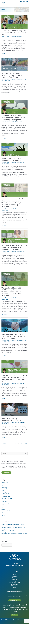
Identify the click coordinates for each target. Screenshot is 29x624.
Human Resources (5, 496)
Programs (14, 576)
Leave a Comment (5, 36)
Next (26, 443)
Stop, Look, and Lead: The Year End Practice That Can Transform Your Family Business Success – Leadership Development (14, 203)
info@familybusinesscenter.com (14, 565)
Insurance (3, 499)
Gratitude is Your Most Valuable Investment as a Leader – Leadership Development (14, 247)
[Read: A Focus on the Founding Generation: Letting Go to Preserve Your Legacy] (14, 64)
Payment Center (14, 584)
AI (1, 484)
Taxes (2, 512)
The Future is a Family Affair (7, 530)
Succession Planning (21, 79)
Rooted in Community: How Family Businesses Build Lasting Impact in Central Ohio (13, 528)
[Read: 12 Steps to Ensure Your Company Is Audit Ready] (14, 409)
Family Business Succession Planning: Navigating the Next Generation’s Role (13, 336)
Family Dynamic (5, 492)
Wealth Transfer (5, 514)
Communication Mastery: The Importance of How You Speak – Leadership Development (13, 118)
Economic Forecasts (5, 488)
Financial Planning (17, 422)
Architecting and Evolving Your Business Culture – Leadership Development (13, 32)
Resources (14, 577)
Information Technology (6, 498)
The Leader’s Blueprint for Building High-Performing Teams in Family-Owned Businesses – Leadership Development (11, 292)
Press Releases (4, 506)
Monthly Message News (6, 503)
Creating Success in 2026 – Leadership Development (11, 159)
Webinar (3, 515)
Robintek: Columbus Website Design (13, 621)
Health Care (4, 495)
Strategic (3, 509)
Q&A (2, 507)
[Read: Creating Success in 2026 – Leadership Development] (14, 149)
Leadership (16, 36)
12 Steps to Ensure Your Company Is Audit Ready (11, 419)
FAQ (14, 581)
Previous (3, 443)
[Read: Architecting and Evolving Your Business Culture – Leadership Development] (14, 21)
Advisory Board (4, 482)
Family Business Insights (14, 582)
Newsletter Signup (14, 600)
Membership (14, 579)
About (14, 574)
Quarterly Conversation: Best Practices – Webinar (12, 532)
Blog (12, 36)
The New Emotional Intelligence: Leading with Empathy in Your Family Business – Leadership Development (14, 378)
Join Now (14, 614)
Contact (14, 587)
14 (21, 443)
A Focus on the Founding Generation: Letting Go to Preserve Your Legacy (11, 75)
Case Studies (4, 487)
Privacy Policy (14, 585)
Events (2, 490)
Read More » (4, 53)
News (20, 36)
